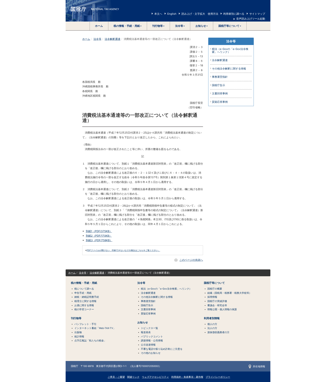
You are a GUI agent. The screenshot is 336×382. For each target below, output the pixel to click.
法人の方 (212, 328)
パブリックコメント (152, 336)
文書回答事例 (220, 93)
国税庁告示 (218, 85)
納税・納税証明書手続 (86, 297)
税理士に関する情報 (85, 301)
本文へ (158, 13)
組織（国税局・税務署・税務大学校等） (229, 292)
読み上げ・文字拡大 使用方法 (199, 13)
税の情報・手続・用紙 (84, 282)
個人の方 (212, 324)
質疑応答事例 (220, 101)
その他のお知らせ (150, 353)
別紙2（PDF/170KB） (99, 235)
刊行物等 (76, 318)
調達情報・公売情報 (152, 340)
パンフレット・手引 (85, 324)
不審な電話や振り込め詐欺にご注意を (162, 349)
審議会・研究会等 (217, 305)
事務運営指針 (220, 76)
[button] (127, 26)
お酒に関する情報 (84, 305)
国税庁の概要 (214, 288)
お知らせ (142, 322)
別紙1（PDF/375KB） (99, 231)
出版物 (78, 332)
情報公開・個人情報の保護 (222, 309)
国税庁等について (214, 282)
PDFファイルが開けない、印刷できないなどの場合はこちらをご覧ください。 (123, 250)
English (171, 13)
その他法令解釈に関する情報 (229, 68)
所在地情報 (259, 366)
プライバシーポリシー (218, 377)
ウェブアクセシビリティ (155, 377)
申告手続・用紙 (83, 292)
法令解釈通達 (112, 39)
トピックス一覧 (149, 328)
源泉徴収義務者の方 (218, 332)
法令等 (97, 39)
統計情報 (79, 336)
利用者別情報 (212, 318)
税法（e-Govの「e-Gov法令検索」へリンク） (230, 50)
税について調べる (84, 288)
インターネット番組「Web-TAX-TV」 (94, 328)
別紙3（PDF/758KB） (99, 240)
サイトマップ (257, 13)
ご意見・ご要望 (116, 377)
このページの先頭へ (191, 260)
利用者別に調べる (233, 13)
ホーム (99, 25)
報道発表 (146, 332)
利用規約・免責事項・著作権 (187, 377)
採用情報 (212, 297)
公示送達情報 (148, 344)
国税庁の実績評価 (217, 301)
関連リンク (133, 377)
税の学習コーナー (84, 309)
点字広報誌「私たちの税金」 (90, 340)
